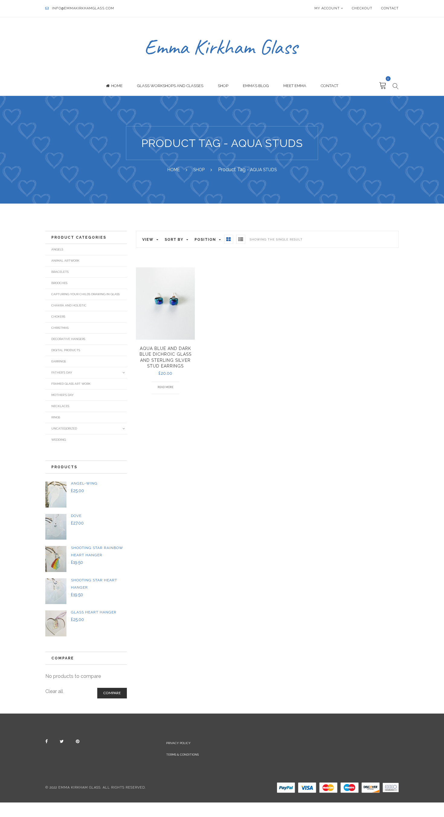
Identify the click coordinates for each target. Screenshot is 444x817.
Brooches (59, 283)
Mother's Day (62, 395)
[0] (383, 86)
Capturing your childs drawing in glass (85, 294)
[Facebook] (46, 741)
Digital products (65, 350)
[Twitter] (62, 741)
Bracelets (60, 271)
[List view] (240, 239)
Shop (223, 85)
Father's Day (61, 372)
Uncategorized (64, 428)
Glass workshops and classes (170, 85)
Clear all (54, 691)
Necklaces (60, 406)
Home (117, 85)
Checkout (362, 8)
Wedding (58, 439)
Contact (390, 8)
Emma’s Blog (256, 85)
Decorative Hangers (68, 339)
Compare (112, 693)
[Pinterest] (77, 741)
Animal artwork (65, 260)
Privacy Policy (178, 743)
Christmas (60, 327)
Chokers (58, 316)
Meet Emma (294, 85)
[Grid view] (228, 239)
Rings (55, 417)
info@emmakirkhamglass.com (83, 8)
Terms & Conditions (182, 754)
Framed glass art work (71, 383)
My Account (327, 8)
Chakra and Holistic (68, 305)
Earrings (58, 361)
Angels (57, 249)
